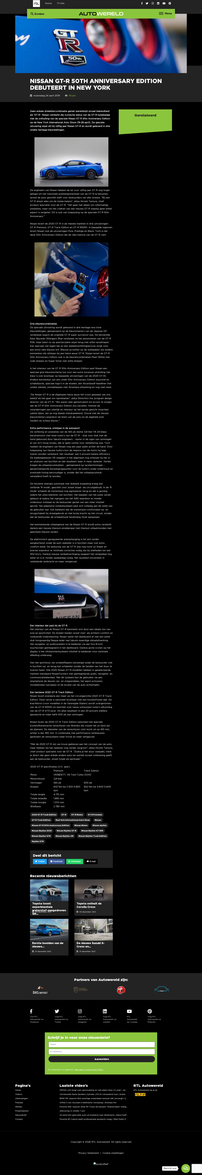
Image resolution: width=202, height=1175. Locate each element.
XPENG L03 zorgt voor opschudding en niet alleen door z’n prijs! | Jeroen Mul (96, 1090)
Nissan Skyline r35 (64, 836)
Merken (18, 1107)
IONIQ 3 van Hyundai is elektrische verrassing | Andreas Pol (88, 1103)
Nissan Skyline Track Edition (93, 836)
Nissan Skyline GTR (41, 836)
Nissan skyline (100, 825)
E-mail (92, 861)
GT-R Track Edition (41, 820)
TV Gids (60, 3)
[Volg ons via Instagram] (152, 3)
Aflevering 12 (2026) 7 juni (72, 1111)
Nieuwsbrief (20, 1115)
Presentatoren (22, 1111)
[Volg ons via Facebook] (142, 3)
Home (18, 1090)
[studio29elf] (101, 1164)
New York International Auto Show (73, 820)
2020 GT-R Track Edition (44, 815)
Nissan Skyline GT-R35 (92, 831)
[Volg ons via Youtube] (164, 3)
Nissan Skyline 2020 (42, 831)
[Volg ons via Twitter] (147, 3)
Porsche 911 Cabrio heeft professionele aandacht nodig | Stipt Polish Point (95, 1119)
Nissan (72, 96)
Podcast (19, 1103)
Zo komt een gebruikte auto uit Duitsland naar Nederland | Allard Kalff (93, 1115)
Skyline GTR (38, 841)
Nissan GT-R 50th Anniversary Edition (50, 825)
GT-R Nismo (77, 815)
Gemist (48, 3)
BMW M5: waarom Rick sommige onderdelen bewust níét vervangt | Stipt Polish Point (100, 1098)
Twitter (41, 861)
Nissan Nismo (81, 825)
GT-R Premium (95, 815)
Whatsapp (75, 861)
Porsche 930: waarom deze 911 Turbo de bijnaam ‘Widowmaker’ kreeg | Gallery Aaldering (102, 1107)
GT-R (63, 815)
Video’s (18, 1094)
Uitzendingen (21, 1098)
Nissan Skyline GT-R (66, 831)
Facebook (57, 861)
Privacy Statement (88, 1153)
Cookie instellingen (113, 1153)
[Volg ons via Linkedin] (158, 3)
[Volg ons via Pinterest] (170, 3)
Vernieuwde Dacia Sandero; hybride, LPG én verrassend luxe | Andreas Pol (95, 1094)
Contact (19, 1119)
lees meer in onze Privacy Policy (89, 1069)
